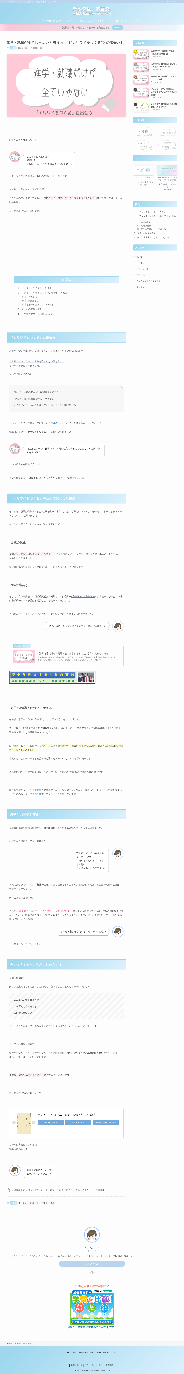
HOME (139, 256)
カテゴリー (141, 262)
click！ (117, 27)
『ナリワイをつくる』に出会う (37, 288)
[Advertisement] (66, 247)
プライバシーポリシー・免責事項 (99, 1365)
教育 (52, 1203)
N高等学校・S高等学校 (83, 596)
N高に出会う (32, 300)
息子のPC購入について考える (40, 304)
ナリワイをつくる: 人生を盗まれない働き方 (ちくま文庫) (67, 1114)
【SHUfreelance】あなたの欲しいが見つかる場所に (167, 178)
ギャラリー (141, 286)
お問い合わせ (142, 274)
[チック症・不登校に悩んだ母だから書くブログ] (92, 11)
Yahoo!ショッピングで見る (105, 1122)
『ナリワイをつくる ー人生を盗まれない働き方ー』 (36, 361)
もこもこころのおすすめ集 (148, 280)
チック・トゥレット (30, 1203)
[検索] (175, 1)
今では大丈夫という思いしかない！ (39, 314)
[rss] (171, 1)
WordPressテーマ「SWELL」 (91, 1352)
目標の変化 (32, 296)
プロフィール (142, 268)
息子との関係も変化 (31, 309)
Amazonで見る (51, 1122)
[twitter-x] (168, 1)
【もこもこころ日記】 (143, 177)
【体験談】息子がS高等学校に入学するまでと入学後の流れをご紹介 (73, 653)
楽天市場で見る (78, 1122)
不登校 (13, 48)
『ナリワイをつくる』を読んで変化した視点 (44, 292)
